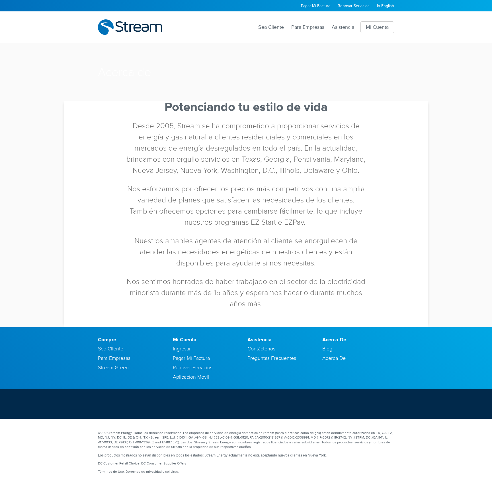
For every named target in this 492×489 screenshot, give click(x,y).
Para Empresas (307, 27)
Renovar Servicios (354, 5)
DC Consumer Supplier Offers (163, 463)
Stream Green (113, 367)
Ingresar (182, 349)
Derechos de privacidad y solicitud (152, 472)
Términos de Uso (111, 472)
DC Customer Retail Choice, (119, 463)
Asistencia (343, 27)
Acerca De (334, 358)
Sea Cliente (271, 27)
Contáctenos (261, 349)
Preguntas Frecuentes (271, 358)
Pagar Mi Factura (315, 5)
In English (385, 5)
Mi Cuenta (377, 27)
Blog (327, 349)
